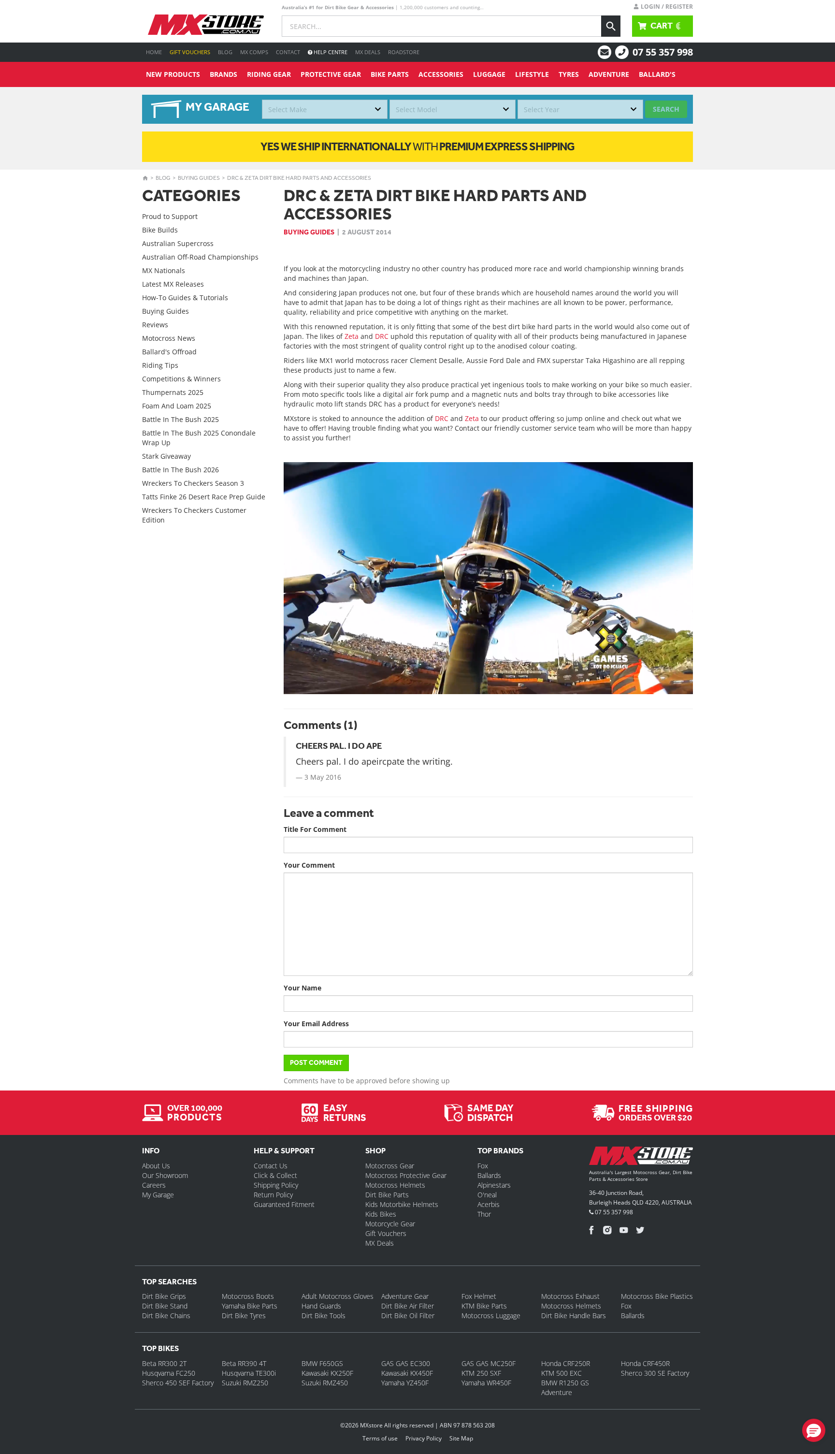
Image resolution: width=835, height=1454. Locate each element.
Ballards (489, 1175)
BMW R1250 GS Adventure (565, 1387)
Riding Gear (269, 74)
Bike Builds (160, 229)
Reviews (155, 324)
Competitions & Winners (181, 378)
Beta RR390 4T (244, 1363)
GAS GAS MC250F (488, 1363)
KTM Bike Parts (484, 1305)
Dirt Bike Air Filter (407, 1305)
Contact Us (271, 1165)
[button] (813, 1430)
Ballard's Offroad (169, 351)
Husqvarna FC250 (168, 1373)
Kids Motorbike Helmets (401, 1204)
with (417, 146)
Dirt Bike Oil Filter (407, 1315)
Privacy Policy (423, 1438)
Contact (288, 52)
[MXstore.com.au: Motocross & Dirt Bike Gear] (206, 25)
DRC (382, 336)
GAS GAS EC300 (405, 1363)
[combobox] (325, 109)
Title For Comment (315, 829)
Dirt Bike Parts (387, 1194)
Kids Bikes (380, 1214)
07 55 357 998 (663, 51)
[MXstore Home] (641, 1158)
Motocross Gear (389, 1165)
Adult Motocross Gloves (338, 1296)
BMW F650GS (322, 1363)
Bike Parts (390, 74)
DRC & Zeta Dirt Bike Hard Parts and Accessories (299, 177)
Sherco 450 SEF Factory (178, 1382)
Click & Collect (275, 1175)
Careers (154, 1185)
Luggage (489, 74)
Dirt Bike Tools (324, 1315)
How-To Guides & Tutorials (185, 297)
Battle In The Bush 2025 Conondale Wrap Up (199, 437)
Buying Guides (199, 177)
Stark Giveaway (166, 456)
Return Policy (273, 1194)
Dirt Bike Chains (166, 1315)
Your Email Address (316, 1023)
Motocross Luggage (490, 1315)
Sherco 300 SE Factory (655, 1373)
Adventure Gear (405, 1296)
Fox (482, 1165)
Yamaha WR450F (486, 1382)
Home (154, 52)
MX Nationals (163, 270)
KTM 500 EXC (561, 1373)
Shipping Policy (276, 1185)
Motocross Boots (248, 1296)
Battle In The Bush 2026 (180, 469)
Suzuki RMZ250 (245, 1382)
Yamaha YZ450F (405, 1382)
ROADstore (403, 52)
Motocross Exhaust (570, 1296)
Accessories (440, 74)
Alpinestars (494, 1185)
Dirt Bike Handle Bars (573, 1315)
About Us (156, 1165)
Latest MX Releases (173, 284)
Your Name (302, 987)
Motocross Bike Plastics (657, 1296)
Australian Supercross (178, 243)
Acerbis (488, 1204)
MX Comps (254, 52)
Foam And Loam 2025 (176, 405)
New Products (173, 74)
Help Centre (329, 52)
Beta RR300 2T (164, 1363)
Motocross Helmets (395, 1185)
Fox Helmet (478, 1296)
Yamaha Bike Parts (249, 1305)
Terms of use (380, 1438)
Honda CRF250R (565, 1363)
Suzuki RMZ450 (325, 1382)
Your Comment (309, 865)
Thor (484, 1214)
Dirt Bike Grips (164, 1296)
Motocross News (168, 338)
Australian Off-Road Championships (200, 257)
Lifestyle (532, 74)
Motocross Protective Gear (405, 1175)
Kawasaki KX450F (407, 1373)
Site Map (461, 1438)
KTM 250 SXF (481, 1373)
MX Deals (367, 52)
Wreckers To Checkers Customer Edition (194, 515)
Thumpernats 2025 (172, 392)
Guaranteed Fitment (284, 1204)
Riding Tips (160, 365)
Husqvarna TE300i (249, 1373)
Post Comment (316, 1063)
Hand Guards (321, 1305)
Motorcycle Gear (390, 1223)
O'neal (487, 1194)
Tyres (569, 74)
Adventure (609, 74)
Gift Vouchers (190, 52)
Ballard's (657, 74)
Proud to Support (170, 216)
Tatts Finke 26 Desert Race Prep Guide (203, 496)
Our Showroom (165, 1175)
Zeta (352, 336)
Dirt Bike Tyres (244, 1315)
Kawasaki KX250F (327, 1373)
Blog (225, 52)
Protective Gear (331, 74)
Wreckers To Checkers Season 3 (193, 483)
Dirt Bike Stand (164, 1305)
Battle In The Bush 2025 (180, 419)
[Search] (610, 26)
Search (666, 109)
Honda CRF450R (645, 1363)
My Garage (158, 1194)
